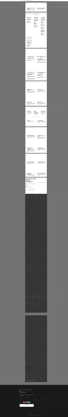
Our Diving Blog (40, 336)
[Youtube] (25, 402)
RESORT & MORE (27, 315)
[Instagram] (26, 402)
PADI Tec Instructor (40, 77)
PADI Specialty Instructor (31, 78)
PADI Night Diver (42, 28)
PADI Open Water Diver (29, 19)
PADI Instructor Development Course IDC (41, 59)
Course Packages (30, 161)
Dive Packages (36, 112)
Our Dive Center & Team (40, 136)
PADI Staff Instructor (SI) (31, 76)
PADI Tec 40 (39, 89)
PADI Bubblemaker (41, 8)
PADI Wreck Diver (43, 25)
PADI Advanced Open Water (36, 20)
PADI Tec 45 (29, 102)
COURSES (26, 203)
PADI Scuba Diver (29, 22)
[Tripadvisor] (29, 402)
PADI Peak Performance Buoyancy (43, 31)
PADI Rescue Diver (36, 26)
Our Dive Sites (40, 120)
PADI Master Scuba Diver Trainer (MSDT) (31, 74)
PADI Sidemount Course (30, 90)
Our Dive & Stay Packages (30, 148)
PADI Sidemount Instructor (40, 75)
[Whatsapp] (28, 402)
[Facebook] (23, 402)
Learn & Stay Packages (29, 174)
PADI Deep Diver (42, 22)
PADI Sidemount (42, 34)
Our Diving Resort (30, 135)
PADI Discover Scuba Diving (31, 8)
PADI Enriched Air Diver (43, 20)
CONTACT (26, 365)
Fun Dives (29, 111)
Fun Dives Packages (41, 161)
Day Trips (29, 120)
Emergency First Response (29, 42)
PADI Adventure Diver (35, 23)
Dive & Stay (43, 111)
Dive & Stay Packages (41, 173)
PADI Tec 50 (39, 102)
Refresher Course (28, 45)
